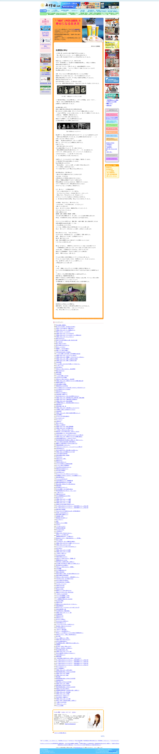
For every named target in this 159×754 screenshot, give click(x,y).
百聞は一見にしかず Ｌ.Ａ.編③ (63, 499)
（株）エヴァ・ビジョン (111, 176)
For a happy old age (60, 529)
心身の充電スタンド (60, 654)
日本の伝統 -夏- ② (61, 406)
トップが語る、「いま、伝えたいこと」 (50, 740)
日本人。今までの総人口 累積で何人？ (65, 328)
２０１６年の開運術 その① (62, 597)
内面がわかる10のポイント (62, 468)
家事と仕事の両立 (60, 572)
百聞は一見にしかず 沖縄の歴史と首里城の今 (66, 399)
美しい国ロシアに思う (61, 343)
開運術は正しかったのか (61, 560)
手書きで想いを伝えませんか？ (63, 639)
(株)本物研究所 (109, 169)
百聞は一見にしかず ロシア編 (63, 698)
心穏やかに (58, 421)
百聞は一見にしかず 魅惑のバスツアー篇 (65, 451)
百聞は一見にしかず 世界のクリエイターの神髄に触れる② (69, 380)
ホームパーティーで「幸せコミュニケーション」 (67, 473)
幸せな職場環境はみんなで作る (63, 495)
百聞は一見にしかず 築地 (62, 675)
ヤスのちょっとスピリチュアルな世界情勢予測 (61, 13)
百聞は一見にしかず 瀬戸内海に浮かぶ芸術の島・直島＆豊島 (70, 397)
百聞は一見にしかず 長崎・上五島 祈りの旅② (67, 358)
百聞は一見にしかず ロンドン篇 (63, 544)
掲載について (109, 103)
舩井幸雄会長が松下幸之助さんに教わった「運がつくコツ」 (69, 440)
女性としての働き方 (60, 424)
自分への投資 (59, 539)
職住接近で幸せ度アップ (61, 517)
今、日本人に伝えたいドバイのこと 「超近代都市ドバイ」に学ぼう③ (72, 661)
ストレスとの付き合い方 (61, 479)
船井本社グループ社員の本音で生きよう (93, 744)
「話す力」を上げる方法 (61, 594)
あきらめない (59, 548)
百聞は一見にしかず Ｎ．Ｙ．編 (63, 612)
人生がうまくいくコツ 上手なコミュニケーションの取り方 (69, 435)
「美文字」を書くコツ (61, 553)
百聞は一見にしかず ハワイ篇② (63, 550)
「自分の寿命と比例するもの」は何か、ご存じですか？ (68, 658)
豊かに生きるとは (60, 338)
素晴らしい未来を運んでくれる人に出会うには (66, 443)
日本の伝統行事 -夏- (61, 609)
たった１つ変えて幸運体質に (62, 465)
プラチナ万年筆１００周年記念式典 (64, 463)
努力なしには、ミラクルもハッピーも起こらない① (67, 607)
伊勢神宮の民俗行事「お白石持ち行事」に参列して (67, 690)
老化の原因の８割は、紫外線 (62, 455)
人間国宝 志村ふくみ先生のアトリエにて (65, 409)
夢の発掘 (58, 676)
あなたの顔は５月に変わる (62, 580)
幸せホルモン (59, 456)
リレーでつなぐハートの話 (105, 13)
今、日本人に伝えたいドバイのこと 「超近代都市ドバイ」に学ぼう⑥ (72, 506)
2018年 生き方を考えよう (62, 512)
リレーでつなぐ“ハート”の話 (79, 744)
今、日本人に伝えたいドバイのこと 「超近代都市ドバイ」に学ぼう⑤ (72, 507)
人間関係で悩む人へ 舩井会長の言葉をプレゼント (67, 402)
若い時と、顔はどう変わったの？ (63, 646)
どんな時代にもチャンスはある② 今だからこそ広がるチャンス (70, 387)
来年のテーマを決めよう (61, 392)
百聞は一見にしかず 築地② (62, 673)
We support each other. (60, 555)
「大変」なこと (59, 492)
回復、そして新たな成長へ (62, 350)
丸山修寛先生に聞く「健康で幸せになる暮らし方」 (67, 643)
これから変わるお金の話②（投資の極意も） (66, 441)
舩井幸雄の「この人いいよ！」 (104, 740)
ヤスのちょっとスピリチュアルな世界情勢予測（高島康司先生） (52, 743)
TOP (41, 740)
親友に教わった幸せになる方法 (63, 685)
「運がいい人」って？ (61, 704)
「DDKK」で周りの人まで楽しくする (64, 429)
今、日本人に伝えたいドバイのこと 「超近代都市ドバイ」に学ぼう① (72, 665)
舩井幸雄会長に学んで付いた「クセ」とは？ (66, 490)
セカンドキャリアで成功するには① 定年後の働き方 (68, 511)
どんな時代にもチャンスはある (63, 389)
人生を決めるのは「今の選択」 (63, 582)
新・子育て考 (59, 342)
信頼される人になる (60, 494)
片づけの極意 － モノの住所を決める (64, 489)
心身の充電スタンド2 (61, 622)
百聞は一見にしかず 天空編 (62, 693)
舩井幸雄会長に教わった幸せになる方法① (65, 687)
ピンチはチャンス (60, 418)
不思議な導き (59, 614)
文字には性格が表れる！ (61, 641)
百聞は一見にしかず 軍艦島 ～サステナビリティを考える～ (70, 357)
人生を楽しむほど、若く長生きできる (64, 578)
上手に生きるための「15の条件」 (63, 352)
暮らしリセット (59, 423)
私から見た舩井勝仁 (83, 10)
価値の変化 (58, 485)
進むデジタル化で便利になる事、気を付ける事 (66, 340)
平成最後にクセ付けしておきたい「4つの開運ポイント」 (69, 475)
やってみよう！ (59, 519)
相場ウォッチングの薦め (61, 522)
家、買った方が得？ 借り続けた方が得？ (65, 326)
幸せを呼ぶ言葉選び (60, 470)
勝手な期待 (58, 372)
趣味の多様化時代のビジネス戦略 (63, 482)
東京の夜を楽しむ (60, 477)
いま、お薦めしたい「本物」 (62, 638)
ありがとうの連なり (60, 619)
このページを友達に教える (60, 732)
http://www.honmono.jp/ (70, 723)
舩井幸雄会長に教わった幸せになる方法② (65, 678)
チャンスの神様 (59, 705)
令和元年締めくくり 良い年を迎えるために (66, 433)
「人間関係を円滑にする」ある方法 (64, 599)
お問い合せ (108, 105)
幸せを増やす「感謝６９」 (62, 697)
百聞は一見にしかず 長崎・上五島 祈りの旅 (66, 360)
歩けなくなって (59, 497)
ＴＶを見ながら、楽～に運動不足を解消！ (65, 541)
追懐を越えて (59, 404)
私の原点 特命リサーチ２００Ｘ (63, 626)
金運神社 (58, 644)
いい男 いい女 (59, 365)
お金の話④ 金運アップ (61, 394)
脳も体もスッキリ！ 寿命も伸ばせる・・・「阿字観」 (68, 538)
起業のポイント (59, 617)
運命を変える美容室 (60, 509)
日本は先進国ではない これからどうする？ (66, 438)
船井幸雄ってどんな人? (65, 10)
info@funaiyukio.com (78, 747)
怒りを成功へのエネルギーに (62, 345)
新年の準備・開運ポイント (62, 514)
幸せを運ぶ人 (59, 367)
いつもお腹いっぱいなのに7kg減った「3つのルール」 (68, 363)
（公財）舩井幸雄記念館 (111, 174)
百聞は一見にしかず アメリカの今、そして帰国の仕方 (68, 335)
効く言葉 (58, 636)
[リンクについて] (115, 749)
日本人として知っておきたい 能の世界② (65, 369)
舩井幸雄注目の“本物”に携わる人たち (91, 740)
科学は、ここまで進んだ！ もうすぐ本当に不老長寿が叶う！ (69, 632)
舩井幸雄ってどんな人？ (63, 740)
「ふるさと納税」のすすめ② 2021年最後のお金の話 (68, 353)
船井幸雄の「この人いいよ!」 (101, 10)
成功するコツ (59, 460)
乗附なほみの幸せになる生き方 (95, 13)
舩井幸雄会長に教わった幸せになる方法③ (65, 671)
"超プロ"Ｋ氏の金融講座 (47, 13)
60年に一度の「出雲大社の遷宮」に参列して (66, 700)
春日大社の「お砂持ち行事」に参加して (65, 561)
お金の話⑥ (58, 362)
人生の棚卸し (59, 414)
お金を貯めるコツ (60, 448)
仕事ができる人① (60, 587)
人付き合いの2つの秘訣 (61, 377)
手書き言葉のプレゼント (61, 556)
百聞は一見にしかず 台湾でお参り (64, 670)
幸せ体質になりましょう (61, 487)
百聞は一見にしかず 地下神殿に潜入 (64, 428)
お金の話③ (58, 411)
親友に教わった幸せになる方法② (63, 681)
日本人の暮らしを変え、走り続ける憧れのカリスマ (67, 573)
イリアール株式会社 (74, 29)
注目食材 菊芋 (59, 516)
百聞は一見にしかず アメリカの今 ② (65, 333)
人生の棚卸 (58, 568)
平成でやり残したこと (61, 462)
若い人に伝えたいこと (61, 666)
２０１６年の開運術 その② (62, 595)
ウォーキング (59, 419)
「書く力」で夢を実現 (61, 629)
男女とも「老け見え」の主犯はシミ (64, 648)
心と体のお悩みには (60, 627)
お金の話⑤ (58, 374)
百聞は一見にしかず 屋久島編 (63, 692)
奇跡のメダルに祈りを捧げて (62, 688)
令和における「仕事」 (61, 458)
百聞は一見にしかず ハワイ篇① (63, 551)
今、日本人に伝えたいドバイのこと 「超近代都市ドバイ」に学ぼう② (72, 663)
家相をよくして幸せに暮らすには (63, 590)
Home (45, 10)
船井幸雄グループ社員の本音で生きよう (113, 13)
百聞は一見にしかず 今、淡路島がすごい (65, 330)
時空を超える (59, 391)
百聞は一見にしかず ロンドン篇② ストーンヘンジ (68, 543)
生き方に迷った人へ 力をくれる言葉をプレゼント (67, 396)
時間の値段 (58, 656)
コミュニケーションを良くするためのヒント (66, 546)
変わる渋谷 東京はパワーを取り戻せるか (65, 484)
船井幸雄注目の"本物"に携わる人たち (91, 10)
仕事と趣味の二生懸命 (61, 384)
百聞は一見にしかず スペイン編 (63, 651)
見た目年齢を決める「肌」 (62, 649)
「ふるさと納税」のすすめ (62, 375)
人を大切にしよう (60, 472)
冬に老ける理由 (59, 600)
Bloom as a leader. (60, 588)
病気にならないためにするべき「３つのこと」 (66, 604)
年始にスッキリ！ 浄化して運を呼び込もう (66, 634)
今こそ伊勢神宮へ (60, 668)
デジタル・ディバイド (61, 583)
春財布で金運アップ (60, 382)
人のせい (58, 524)
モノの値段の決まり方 (61, 570)
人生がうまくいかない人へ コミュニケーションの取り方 (69, 446)
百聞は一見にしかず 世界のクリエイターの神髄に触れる (69, 436)
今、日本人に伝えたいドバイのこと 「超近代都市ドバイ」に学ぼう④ (72, 659)
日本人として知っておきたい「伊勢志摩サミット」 (67, 577)
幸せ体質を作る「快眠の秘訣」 (63, 610)
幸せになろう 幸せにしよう (62, 695)
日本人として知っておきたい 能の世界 (65, 379)
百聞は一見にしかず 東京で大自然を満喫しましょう (68, 413)
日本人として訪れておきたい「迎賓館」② (65, 558)
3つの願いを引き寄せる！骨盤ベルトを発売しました (68, 563)
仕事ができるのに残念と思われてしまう (65, 504)
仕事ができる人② (60, 585)
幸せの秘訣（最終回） (61, 325)
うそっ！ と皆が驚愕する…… (63, 631)
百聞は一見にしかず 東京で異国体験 (64, 426)
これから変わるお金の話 (61, 453)
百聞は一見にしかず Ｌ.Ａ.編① (63, 502)
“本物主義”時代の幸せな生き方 (84, 13)
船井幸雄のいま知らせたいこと (55, 10)
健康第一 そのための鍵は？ (62, 348)
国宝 (57, 521)
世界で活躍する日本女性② (62, 575)
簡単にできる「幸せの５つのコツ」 (64, 533)
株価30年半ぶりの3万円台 (62, 385)
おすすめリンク (74, 10)
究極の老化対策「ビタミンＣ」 (63, 445)
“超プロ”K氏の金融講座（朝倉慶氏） (72, 743)
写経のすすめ (59, 602)
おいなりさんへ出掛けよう (62, 621)
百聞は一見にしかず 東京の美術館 (64, 401)
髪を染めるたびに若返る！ (62, 565)
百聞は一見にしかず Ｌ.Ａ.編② (63, 501)
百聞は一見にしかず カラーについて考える (66, 355)
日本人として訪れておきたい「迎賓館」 (65, 566)
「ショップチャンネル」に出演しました (65, 624)
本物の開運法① (59, 605)
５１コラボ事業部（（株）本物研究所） (46, 73)
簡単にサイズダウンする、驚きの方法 (64, 592)
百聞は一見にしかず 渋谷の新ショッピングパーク (67, 407)
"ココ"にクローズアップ (113, 10)
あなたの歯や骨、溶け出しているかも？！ (65, 653)
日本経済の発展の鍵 (60, 528)
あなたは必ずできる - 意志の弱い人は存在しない (67, 450)
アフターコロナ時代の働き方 (62, 416)
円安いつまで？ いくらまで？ (63, 331)
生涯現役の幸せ (59, 680)
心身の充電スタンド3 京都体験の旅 (64, 480)
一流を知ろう (59, 531)
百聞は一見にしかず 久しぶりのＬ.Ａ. (65, 336)
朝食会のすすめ (59, 615)
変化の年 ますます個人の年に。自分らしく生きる (67, 431)
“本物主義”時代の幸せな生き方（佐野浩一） (103, 743)
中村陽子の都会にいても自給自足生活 (73, 13)
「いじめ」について (60, 526)
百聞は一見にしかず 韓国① (62, 683)
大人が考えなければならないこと (63, 467)
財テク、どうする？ (60, 347)
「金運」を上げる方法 (61, 702)
